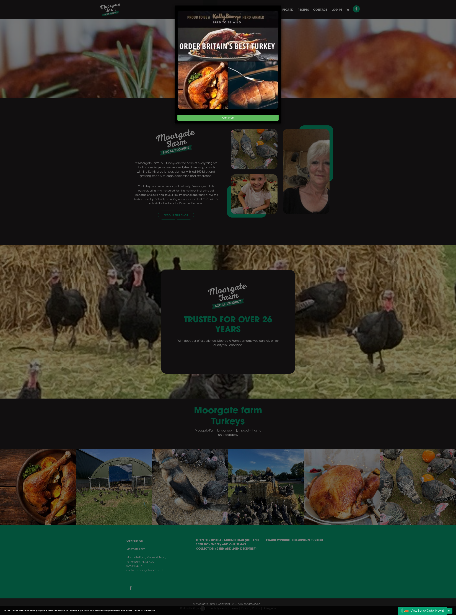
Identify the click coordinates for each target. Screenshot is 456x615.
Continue (228, 117)
